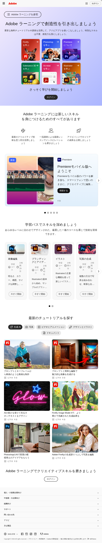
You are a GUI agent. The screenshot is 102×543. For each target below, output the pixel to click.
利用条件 (42, 539)
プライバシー (32, 539)
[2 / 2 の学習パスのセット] (52, 306)
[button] (87, 3)
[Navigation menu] (3, 3)
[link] (51, 97)
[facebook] (22, 534)
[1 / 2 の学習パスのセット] (49, 306)
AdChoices (93, 539)
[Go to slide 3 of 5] (51, 212)
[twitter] (31, 534)
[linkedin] (35, 534)
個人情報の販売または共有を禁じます (73, 539)
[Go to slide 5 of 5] (56, 212)
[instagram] (26, 534)
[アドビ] (12, 3)
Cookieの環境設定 (52, 539)
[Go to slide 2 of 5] (48, 212)
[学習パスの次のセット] (98, 180)
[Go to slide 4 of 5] (53, 212)
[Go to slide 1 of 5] (45, 212)
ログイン (95, 3)
